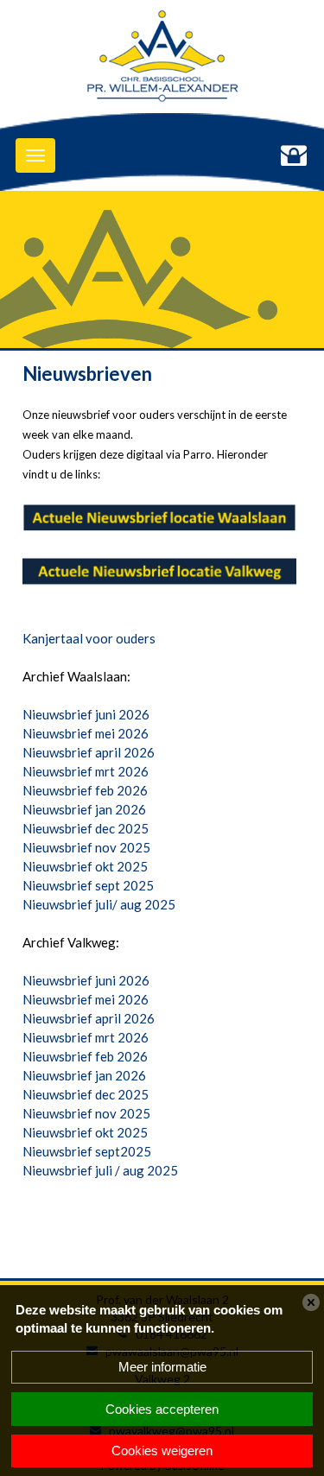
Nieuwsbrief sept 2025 (88, 885)
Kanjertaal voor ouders (89, 638)
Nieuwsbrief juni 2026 (85, 714)
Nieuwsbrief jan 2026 (84, 809)
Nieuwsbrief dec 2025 (85, 828)
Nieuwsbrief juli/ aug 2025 (98, 904)
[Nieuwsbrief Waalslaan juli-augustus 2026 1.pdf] (159, 520)
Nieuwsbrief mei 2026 (85, 733)
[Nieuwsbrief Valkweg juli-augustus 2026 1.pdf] (159, 573)
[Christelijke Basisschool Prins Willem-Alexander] (162, 61)
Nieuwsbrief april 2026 (88, 752)
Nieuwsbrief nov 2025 (86, 847)
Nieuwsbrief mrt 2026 (85, 771)
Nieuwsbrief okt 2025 (85, 866)
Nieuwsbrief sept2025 (86, 1151)
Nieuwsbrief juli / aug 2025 (100, 1170)
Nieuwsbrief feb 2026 (85, 790)
